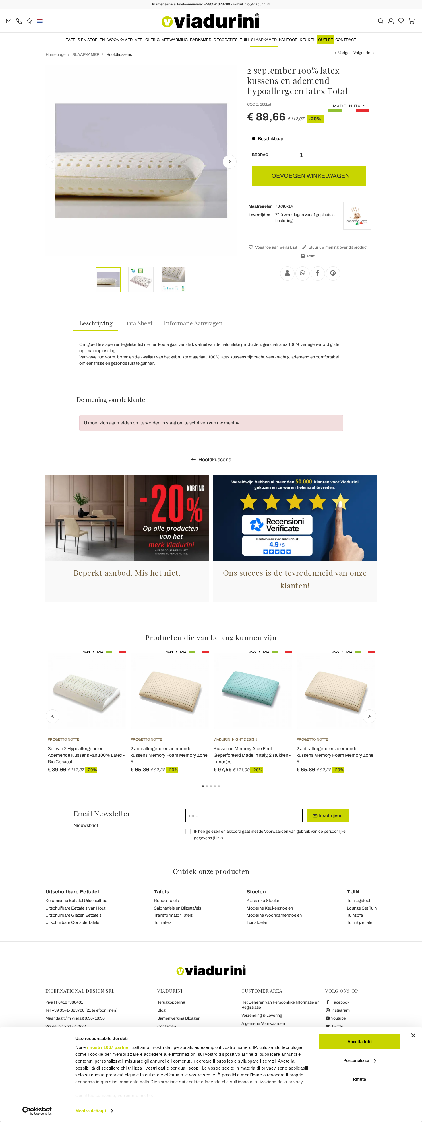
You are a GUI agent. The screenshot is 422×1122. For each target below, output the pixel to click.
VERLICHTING (147, 40)
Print (310, 256)
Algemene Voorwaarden (263, 1023)
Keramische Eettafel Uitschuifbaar (77, 900)
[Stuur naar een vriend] (287, 273)
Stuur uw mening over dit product (337, 247)
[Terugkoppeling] (29, 20)
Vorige (344, 53)
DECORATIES (226, 40)
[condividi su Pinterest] (333, 273)
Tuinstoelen (257, 922)
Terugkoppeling (171, 1002)
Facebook (339, 1002)
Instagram (340, 1010)
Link (218, 838)
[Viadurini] (210, 20)
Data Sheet (138, 323)
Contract (345, 40)
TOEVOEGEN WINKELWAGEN (309, 176)
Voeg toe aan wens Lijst (275, 247)
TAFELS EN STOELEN (85, 40)
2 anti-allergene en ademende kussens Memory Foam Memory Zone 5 (169, 755)
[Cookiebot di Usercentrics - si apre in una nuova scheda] (37, 1111)
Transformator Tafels (173, 915)
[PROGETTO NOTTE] (357, 215)
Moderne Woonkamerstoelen (274, 915)
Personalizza (356, 1060)
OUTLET (325, 40)
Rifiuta (359, 1079)
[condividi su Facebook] (318, 273)
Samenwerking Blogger (178, 1018)
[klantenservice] (19, 20)
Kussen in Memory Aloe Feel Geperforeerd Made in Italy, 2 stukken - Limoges (252, 755)
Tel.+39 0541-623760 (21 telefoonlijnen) (81, 1010)
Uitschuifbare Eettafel (72, 892)
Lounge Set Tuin (362, 908)
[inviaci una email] (9, 20)
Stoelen (256, 892)
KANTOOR (288, 40)
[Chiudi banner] (413, 1035)
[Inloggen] (391, 20)
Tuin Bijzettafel (360, 922)
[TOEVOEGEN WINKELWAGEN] (111, 665)
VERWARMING (175, 40)
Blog (161, 1010)
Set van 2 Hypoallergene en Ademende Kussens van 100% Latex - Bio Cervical (86, 755)
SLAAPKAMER (264, 40)
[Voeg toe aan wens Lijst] (111, 679)
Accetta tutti (359, 1041)
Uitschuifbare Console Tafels (72, 922)
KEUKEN (308, 40)
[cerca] (381, 20)
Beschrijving (96, 323)
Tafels (161, 892)
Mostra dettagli (90, 1110)
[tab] (95, 323)
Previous (52, 162)
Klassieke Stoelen (263, 900)
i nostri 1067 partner (108, 1047)
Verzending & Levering (261, 1015)
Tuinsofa (355, 915)
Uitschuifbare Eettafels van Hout (75, 908)
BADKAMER (200, 40)
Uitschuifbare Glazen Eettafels (73, 915)
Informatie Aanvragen (193, 323)
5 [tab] (224, 790)
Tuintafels (163, 922)
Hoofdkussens (214, 460)
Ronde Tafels (166, 900)
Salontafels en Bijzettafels (177, 908)
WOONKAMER (120, 40)
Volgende (361, 53)
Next (230, 162)
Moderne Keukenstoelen (270, 908)
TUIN (244, 40)
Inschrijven (330, 815)
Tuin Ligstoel (358, 900)
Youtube (338, 1018)
